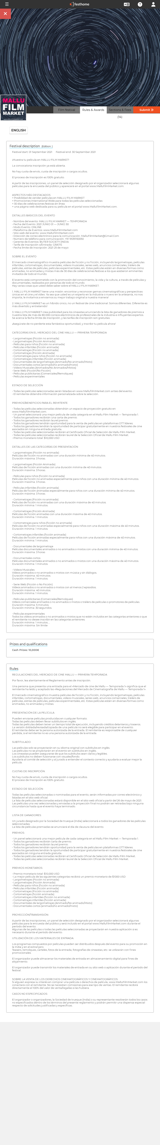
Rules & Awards (93, 110)
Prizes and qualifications (28, 644)
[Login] (153, 4)
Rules (14, 669)
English (18, 130)
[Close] (5, 14)
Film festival (66, 110)
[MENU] (6, 4)
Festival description (31, 146)
